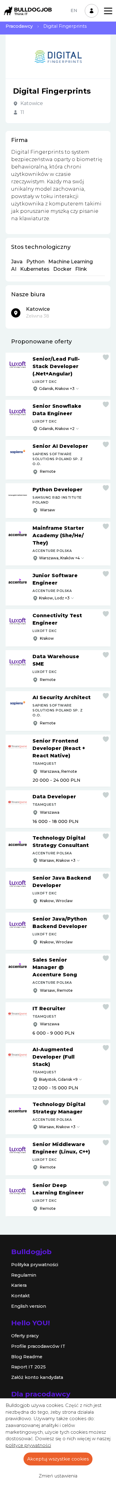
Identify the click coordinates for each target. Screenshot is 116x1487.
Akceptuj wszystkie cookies (58, 1459)
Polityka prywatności (34, 1264)
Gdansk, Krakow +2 (57, 428)
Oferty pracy (25, 1336)
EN (74, 10)
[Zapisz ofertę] (106, 357)
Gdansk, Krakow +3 (57, 388)
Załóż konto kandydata (37, 1377)
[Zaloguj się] (91, 11)
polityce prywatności (28, 1445)
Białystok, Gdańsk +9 (58, 1079)
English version (28, 1306)
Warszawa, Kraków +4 (59, 558)
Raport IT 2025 (28, 1367)
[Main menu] (108, 11)
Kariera (19, 1285)
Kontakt (20, 1296)
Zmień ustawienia (58, 1476)
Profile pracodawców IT (38, 1346)
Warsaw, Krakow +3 (57, 860)
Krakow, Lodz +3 (54, 598)
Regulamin (23, 1275)
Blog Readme (26, 1356)
